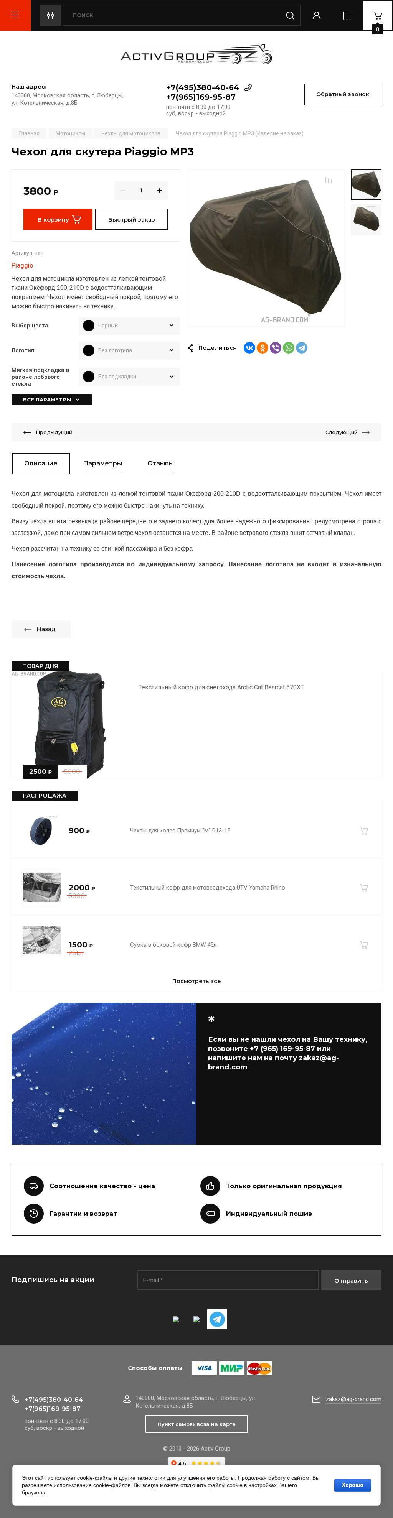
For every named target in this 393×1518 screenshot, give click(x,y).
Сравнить (329, 180)
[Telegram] (301, 348)
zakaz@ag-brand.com (353, 1399)
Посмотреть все (196, 981)
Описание (41, 463)
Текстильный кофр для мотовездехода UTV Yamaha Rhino (207, 887)
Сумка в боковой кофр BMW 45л (173, 944)
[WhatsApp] (288, 348)
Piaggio (22, 265)
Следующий (341, 432)
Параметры (102, 463)
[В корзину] (363, 830)
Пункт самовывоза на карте (197, 1424)
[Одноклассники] (262, 348)
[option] (266, 248)
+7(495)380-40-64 (202, 87)
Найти (290, 15)
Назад (46, 629)
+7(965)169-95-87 (201, 97)
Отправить (351, 1280)
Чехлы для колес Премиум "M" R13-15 (180, 830)
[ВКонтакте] (249, 348)
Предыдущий (54, 432)
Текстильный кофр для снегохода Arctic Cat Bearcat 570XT (221, 687)
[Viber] (275, 348)
